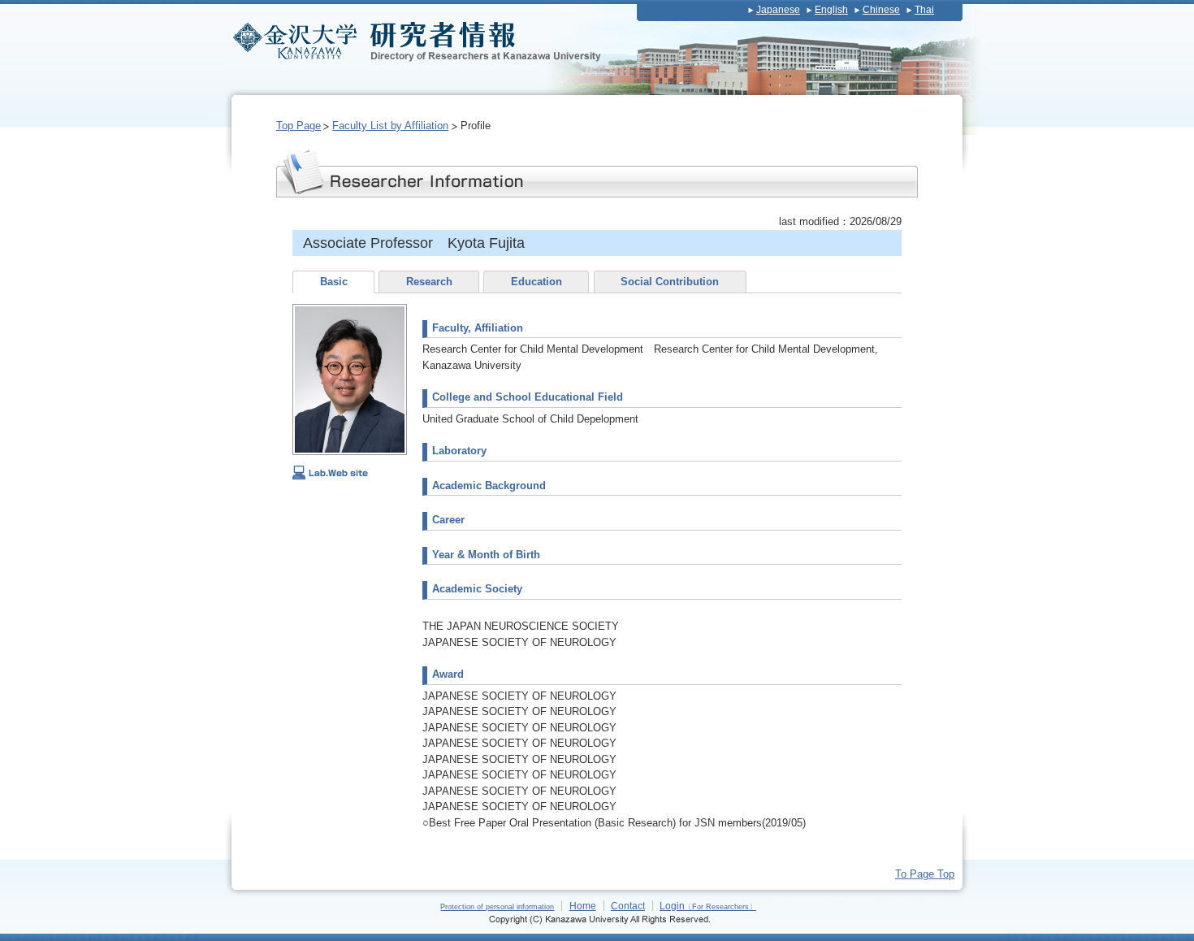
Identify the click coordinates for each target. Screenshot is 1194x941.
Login (708, 905)
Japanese (778, 9)
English (831, 9)
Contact (628, 905)
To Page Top (924, 874)
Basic (334, 281)
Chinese (881, 9)
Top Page (298, 125)
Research (429, 281)
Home (582, 905)
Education (536, 281)
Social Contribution (670, 281)
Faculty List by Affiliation (390, 125)
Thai (924, 9)
